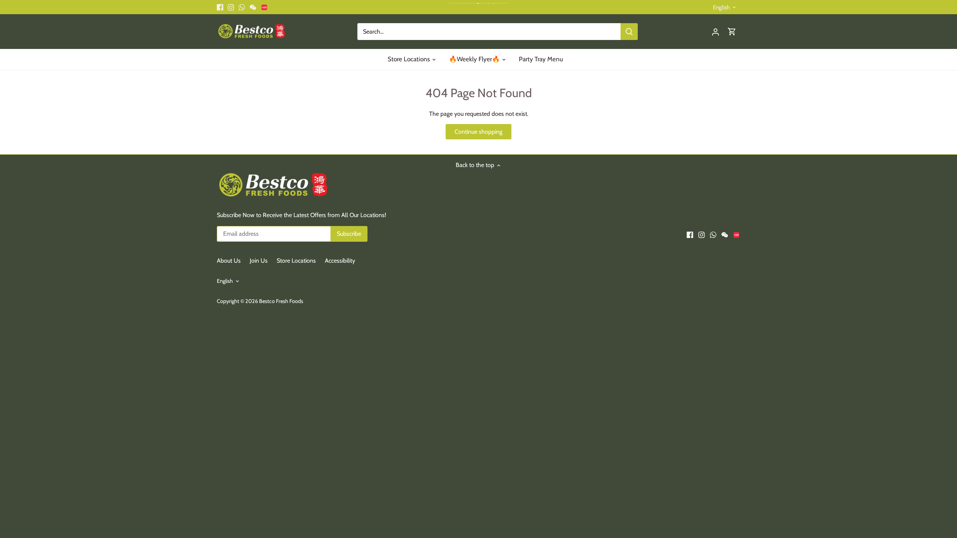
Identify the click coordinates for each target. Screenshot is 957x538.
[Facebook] (836, 501)
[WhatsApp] (858, 501)
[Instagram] (847, 501)
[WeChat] (870, 501)
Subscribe (915, 476)
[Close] (941, 417)
